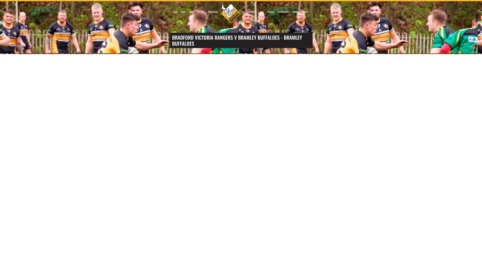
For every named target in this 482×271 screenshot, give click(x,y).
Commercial (213, 11)
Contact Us (305, 13)
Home (175, 11)
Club (183, 11)
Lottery (200, 11)
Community (251, 11)
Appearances (283, 11)
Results (271, 11)
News (191, 11)
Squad (295, 11)
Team (262, 11)
